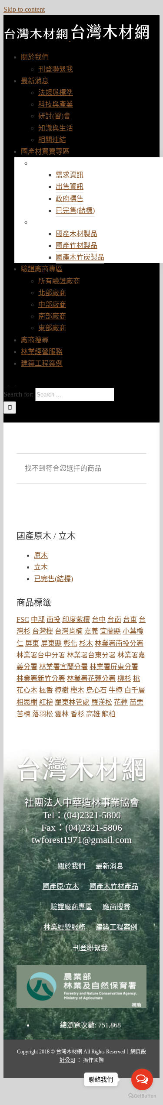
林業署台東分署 (91, 655)
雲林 (62, 714)
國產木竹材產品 (65, 222)
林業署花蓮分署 (91, 678)
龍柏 (109, 714)
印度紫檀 (76, 619)
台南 (114, 619)
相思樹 (27, 702)
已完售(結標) (53, 578)
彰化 (70, 643)
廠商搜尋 (116, 906)
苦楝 (23, 714)
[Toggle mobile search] (13, 382)
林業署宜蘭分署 (63, 666)
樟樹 (62, 690)
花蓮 (121, 702)
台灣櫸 (42, 631)
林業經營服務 (64, 927)
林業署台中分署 (41, 655)
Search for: (18, 394)
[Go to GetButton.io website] (142, 1096)
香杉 (77, 714)
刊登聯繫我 (90, 948)
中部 (38, 619)
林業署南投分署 (119, 643)
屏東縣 (51, 643)
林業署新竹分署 (41, 678)
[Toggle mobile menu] (6, 382)
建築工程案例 (116, 927)
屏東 (32, 643)
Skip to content (24, 9)
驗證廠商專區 (71, 906)
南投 (53, 619)
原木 (41, 555)
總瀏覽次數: (79, 1025)
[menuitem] (35, 57)
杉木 (86, 643)
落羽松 (42, 714)
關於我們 (71, 866)
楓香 (46, 690)
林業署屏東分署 (114, 666)
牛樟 (116, 690)
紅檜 (46, 702)
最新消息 (109, 866)
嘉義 (91, 631)
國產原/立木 (59, 163)
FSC (23, 619)
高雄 (93, 714)
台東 (130, 619)
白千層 (134, 690)
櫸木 (77, 690)
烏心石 (96, 690)
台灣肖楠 (69, 631)
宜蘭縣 (110, 631)
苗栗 (136, 702)
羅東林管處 (72, 702)
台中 (99, 619)
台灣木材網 (69, 1052)
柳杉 (124, 678)
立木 (41, 567)
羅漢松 (101, 702)
